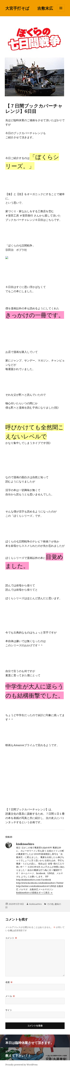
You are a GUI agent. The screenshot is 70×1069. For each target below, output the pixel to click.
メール (10, 996)
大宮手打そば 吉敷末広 (29, 8)
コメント (11, 937)
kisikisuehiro (35, 903)
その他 (50, 903)
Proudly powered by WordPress (21, 1064)
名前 (9, 982)
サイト (8, 1010)
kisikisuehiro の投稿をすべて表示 (33, 892)
